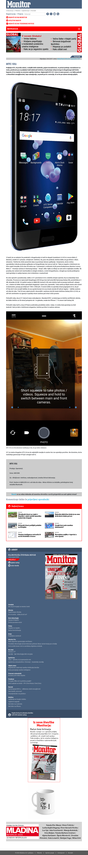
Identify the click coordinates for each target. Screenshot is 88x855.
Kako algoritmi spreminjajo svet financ (20, 641)
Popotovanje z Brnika (14, 612)
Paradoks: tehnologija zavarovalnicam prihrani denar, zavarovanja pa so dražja (32, 644)
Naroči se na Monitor (18, 17)
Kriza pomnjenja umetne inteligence (19, 670)
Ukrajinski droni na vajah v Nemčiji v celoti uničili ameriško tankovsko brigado (29, 516)
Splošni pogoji (49, 853)
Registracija (11, 14)
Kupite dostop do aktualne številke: (22, 713)
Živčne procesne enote (15, 622)
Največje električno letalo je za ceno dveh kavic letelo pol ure (67, 515)
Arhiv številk (15, 565)
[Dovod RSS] (57, 14)
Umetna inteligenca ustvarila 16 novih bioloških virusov (29, 535)
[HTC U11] (44, 166)
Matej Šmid (60, 59)
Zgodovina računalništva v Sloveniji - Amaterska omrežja (26, 662)
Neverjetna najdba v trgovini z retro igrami (66, 535)
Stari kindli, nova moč (15, 691)
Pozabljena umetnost (14, 636)
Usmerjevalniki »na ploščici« (17, 693)
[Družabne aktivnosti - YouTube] (54, 14)
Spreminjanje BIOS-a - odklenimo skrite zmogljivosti (24, 689)
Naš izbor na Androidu (15, 704)
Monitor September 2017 (72, 59)
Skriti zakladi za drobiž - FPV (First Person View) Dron (24, 683)
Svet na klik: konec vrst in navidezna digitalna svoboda (25, 646)
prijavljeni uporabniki (38, 499)
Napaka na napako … (14, 628)
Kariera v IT (11, 651)
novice (20, 512)
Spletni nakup (15, 20)
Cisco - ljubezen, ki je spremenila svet (19, 659)
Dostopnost (61, 853)
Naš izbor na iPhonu (14, 706)
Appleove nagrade (13, 701)
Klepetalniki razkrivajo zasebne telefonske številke (23, 667)
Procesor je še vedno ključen (16, 675)
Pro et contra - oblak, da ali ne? (17, 614)
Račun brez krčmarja (14, 630)
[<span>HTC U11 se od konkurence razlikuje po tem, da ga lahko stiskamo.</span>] (44, 378)
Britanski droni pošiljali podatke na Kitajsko (29, 526)
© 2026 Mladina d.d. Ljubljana (24, 853)
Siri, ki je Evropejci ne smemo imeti (19, 606)
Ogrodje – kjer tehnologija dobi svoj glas (20, 654)
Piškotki (17, 10)
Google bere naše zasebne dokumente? (64, 526)
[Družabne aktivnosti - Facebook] (47, 14)
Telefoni (77, 56)
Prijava (20, 14)
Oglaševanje (25, 10)
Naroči (13, 494)
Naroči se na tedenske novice (21, 24)
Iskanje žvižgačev (13, 620)
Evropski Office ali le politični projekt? (19, 681)
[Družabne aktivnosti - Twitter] (50, 14)
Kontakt (33, 10)
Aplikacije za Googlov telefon (17, 699)
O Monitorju (9, 10)
